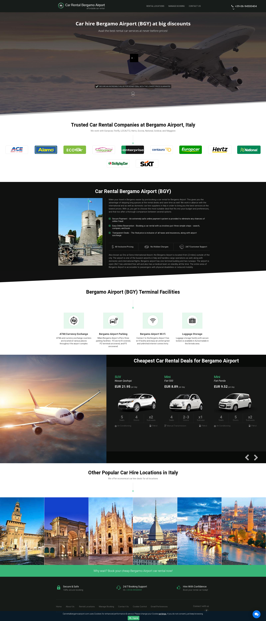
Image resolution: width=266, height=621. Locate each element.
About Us (70, 606)
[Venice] (199, 531)
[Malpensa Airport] (66, 531)
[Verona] (244, 531)
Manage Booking (176, 6)
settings (162, 614)
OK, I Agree (133, 618)
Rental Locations (155, 6)
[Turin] (155, 531)
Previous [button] (247, 457)
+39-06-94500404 (245, 6)
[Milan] (111, 531)
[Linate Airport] (22, 531)
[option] (186, 402)
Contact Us (195, 6)
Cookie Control (140, 606)
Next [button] (256, 457)
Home (59, 606)
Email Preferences (159, 606)
